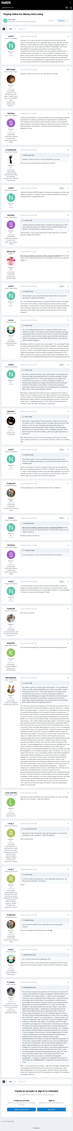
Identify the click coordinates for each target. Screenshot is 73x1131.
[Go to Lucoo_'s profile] (11, 329)
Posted (28, 36)
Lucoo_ (11, 320)
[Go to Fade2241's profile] (11, 618)
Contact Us (36, 1128)
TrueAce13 (10, 483)
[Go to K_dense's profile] (11, 991)
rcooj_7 (11, 824)
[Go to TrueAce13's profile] (11, 493)
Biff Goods (11, 70)
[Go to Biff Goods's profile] (11, 79)
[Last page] (15, 29)
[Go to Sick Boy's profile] (11, 123)
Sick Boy (11, 113)
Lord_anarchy (11, 793)
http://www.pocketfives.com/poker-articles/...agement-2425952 (40, 256)
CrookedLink (11, 150)
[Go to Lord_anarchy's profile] (11, 802)
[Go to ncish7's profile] (5, 21)
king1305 (11, 643)
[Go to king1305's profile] (11, 652)
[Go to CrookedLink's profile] (11, 159)
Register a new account (22, 1109)
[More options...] (68, 36)
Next (10, 29)
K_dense (11, 982)
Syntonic (11, 411)
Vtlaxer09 (11, 252)
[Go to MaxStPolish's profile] (11, 689)
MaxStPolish (11, 678)
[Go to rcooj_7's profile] (11, 833)
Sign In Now (51, 1109)
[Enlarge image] (51, 930)
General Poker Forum (29, 21)
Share (52, 20)
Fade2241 (11, 609)
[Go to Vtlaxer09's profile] (11, 261)
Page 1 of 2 (22, 29)
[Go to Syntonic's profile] (11, 421)
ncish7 (13, 19)
